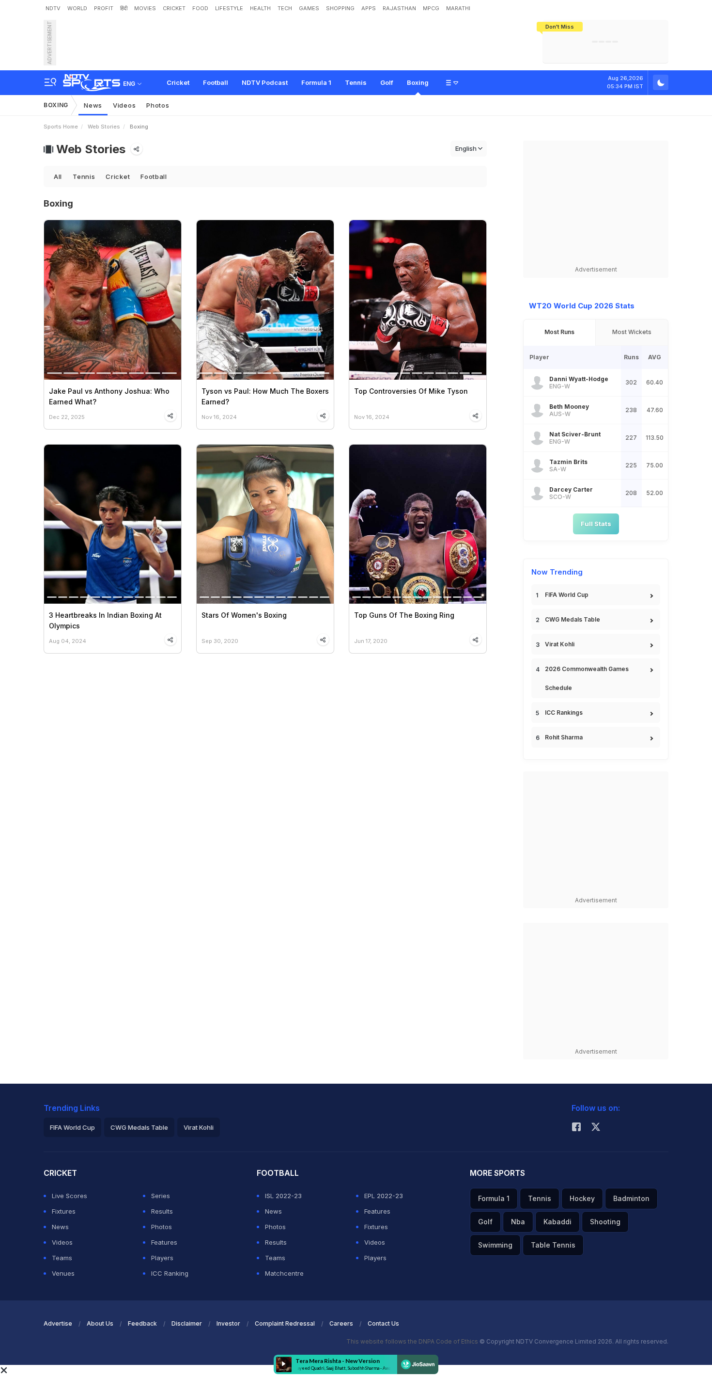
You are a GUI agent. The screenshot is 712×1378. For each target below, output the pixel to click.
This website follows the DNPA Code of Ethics (413, 1341)
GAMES (309, 8)
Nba (518, 1222)
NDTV (53, 8)
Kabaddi (557, 1222)
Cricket (178, 82)
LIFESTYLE (229, 8)
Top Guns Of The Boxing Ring (404, 615)
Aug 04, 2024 (67, 641)
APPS (368, 8)
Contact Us (383, 1323)
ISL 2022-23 (283, 1196)
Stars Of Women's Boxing (244, 615)
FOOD (200, 8)
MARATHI (458, 8)
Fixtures (64, 1211)
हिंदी (123, 8)
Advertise (58, 1323)
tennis (84, 176)
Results (162, 1211)
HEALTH (260, 8)
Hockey (582, 1198)
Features (164, 1242)
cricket (118, 176)
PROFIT (103, 8)
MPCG (431, 8)
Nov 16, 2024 (219, 417)
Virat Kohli (559, 644)
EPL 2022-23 (383, 1196)
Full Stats (596, 524)
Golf (386, 82)
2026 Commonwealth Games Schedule (587, 678)
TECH (285, 8)
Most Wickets (631, 332)
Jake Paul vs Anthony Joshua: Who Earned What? (109, 396)
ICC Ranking (169, 1273)
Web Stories (104, 126)
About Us (100, 1323)
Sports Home (61, 126)
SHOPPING (340, 8)
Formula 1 (316, 82)
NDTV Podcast (265, 82)
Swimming (495, 1245)
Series (160, 1196)
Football (215, 82)
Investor (228, 1323)
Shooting (605, 1222)
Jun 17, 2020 (370, 641)
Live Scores (69, 1196)
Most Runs (559, 332)
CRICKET (174, 8)
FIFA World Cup (566, 594)
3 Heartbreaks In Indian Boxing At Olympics (105, 620)
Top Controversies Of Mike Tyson (411, 391)
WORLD (77, 8)
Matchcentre (284, 1273)
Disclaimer (186, 1323)
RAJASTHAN (399, 8)
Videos (124, 105)
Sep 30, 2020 (219, 641)
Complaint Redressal (285, 1323)
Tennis (356, 82)
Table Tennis (553, 1245)
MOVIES (145, 8)
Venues (63, 1273)
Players (162, 1258)
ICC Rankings (564, 712)
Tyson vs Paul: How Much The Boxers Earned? (265, 396)
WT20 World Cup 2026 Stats (582, 305)
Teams (62, 1258)
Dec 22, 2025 (67, 417)
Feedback (142, 1323)
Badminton (631, 1198)
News (93, 105)
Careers (341, 1323)
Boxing (418, 82)
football (153, 176)
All (58, 176)
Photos (157, 105)
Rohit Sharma (564, 737)
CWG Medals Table (572, 619)
